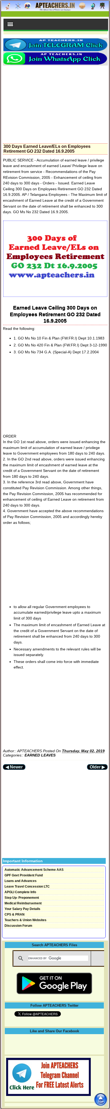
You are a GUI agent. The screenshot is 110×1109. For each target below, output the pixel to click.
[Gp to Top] (100, 1099)
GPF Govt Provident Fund (24, 875)
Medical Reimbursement (23, 903)
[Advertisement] (55, 103)
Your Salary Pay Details (22, 909)
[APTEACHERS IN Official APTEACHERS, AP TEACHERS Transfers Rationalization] (55, 9)
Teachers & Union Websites (25, 920)
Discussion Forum (18, 926)
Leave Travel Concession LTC (27, 886)
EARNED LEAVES (40, 755)
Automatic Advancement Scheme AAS (34, 870)
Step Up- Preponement (22, 898)
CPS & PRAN (15, 914)
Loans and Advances (21, 881)
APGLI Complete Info (20, 892)
